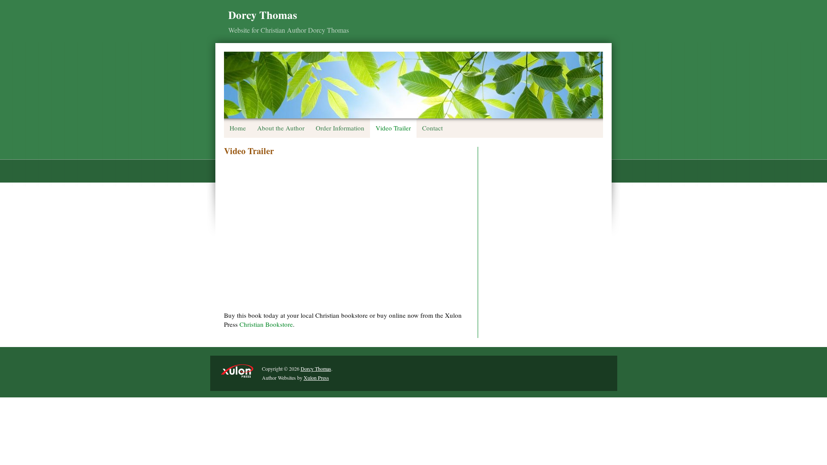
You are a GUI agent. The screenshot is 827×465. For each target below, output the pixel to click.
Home (238, 128)
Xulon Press (316, 377)
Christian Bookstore (266, 324)
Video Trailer (393, 128)
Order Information (340, 128)
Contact (432, 128)
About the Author (281, 128)
